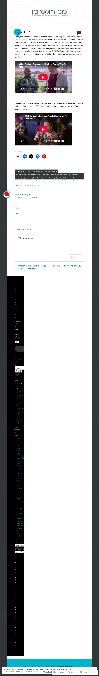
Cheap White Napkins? (20, 393)
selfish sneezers (27, 178)
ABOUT (15, 295)
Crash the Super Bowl (37, 175)
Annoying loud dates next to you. (68, 266)
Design (29, 171)
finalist (52, 175)
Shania (19, 398)
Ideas (42, 171)
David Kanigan (23, 194)
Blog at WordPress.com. (33, 666)
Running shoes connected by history (20, 501)
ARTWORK (15, 309)
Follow (20, 349)
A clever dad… (19, 420)
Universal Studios (72, 178)
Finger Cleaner (59, 175)
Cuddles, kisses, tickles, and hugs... (20, 473)
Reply (17, 213)
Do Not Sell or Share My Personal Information (58, 666)
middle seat (74, 175)
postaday (19, 178)
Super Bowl (36, 178)
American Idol (25, 175)
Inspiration (48, 171)
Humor (38, 171)
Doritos (46, 175)
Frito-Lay (67, 175)
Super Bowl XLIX (61, 178)
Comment (75, 257)
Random (54, 171)
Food (33, 171)
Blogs (24, 171)
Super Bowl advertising (48, 178)
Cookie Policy (50, 672)
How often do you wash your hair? (18, 445)
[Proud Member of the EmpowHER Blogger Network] (15, 567)
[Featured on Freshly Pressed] (15, 555)
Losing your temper (19, 463)
